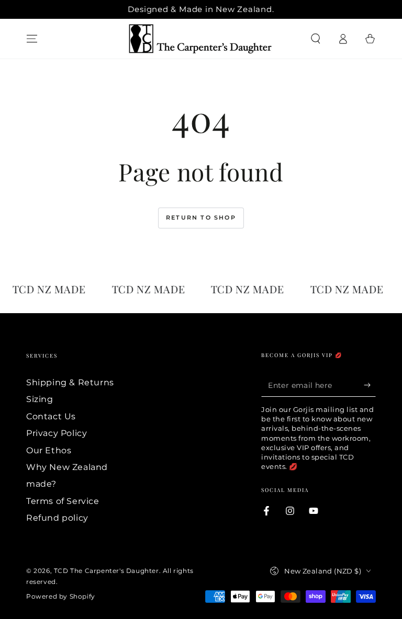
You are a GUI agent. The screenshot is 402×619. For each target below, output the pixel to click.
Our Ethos (48, 450)
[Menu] (32, 38)
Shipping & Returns (70, 382)
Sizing (39, 399)
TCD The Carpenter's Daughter (106, 571)
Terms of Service (62, 501)
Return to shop (201, 217)
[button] (315, 38)
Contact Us (51, 416)
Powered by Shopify (60, 596)
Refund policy (57, 518)
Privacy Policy (56, 433)
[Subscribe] (370, 384)
